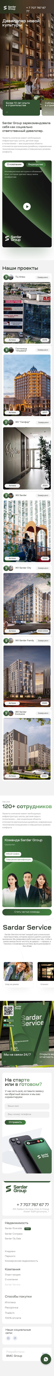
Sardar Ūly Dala (13, 1239)
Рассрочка (11, 1308)
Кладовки (10, 1252)
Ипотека (10, 1302)
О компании (11, 1280)
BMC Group (14, 1356)
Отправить (15, 1122)
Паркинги (10, 1256)
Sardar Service (12, 1285)
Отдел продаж (13, 1275)
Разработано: (15, 1352)
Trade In (10, 1313)
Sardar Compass (13, 1234)
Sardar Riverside (13, 1229)
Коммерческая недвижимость (21, 1261)
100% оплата (13, 1318)
